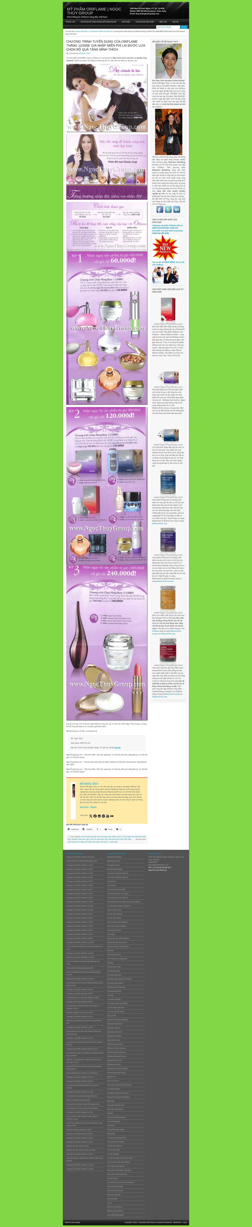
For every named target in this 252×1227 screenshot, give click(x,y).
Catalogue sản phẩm (145, 22)
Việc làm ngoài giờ (112, 839)
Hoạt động (111, 934)
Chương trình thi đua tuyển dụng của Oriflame (123, 902)
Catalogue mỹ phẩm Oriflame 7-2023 (79, 865)
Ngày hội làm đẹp (113, 1040)
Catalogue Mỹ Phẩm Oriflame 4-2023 (79, 873)
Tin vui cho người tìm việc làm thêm (119, 1158)
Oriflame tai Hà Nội (114, 1064)
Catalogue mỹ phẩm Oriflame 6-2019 (79, 926)
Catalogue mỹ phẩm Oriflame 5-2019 (79, 930)
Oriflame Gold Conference (116, 1052)
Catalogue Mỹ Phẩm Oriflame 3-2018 (79, 1002)
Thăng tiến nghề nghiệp (115, 1130)
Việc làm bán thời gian (76, 839)
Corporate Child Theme (146, 1222)
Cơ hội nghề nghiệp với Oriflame (94, 836)
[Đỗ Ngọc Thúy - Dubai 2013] (168, 132)
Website (93, 807)
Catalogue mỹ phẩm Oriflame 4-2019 (79, 934)
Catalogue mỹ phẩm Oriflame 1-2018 (79, 1027)
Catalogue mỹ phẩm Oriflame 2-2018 (79, 1017)
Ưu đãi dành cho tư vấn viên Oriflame (120, 1182)
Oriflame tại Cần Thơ (114, 1060)
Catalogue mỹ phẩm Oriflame (117, 873)
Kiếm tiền (110, 951)
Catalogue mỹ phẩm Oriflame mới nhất (80, 857)
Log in (185, 1222)
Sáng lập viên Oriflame (115, 1109)
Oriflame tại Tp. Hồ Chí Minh (117, 1069)
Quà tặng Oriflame (113, 1089)
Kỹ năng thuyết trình (114, 991)
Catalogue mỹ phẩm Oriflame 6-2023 (79, 869)
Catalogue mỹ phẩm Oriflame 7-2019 (79, 922)
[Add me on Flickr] (111, 816)
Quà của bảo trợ (113, 1081)
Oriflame (155, 631)
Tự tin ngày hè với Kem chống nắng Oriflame (82, 1108)
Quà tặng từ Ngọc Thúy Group (118, 1093)
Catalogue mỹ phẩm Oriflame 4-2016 (79, 1134)
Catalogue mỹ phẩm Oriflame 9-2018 (79, 989)
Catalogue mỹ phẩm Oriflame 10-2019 (80, 910)
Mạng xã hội (111, 1016)
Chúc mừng (111, 885)
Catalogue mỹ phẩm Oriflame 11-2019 (79, 906)
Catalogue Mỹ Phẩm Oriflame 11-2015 (80, 1169)
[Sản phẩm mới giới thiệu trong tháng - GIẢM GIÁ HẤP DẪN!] (165, 260)
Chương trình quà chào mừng (117, 894)
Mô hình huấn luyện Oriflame (117, 1020)
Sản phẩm (111, 1101)
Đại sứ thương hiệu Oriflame (117, 922)
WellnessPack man (159, 523)
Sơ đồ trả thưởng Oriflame (116, 1117)
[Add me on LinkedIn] (99, 816)
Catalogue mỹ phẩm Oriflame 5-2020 (79, 894)
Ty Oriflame (113, 842)
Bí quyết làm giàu (113, 865)
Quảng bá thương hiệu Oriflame (118, 1097)
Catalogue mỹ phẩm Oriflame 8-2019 (79, 918)
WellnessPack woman (165, 581)
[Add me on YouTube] (107, 816)
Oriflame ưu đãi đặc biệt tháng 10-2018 (80, 957)
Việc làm (163, 22)
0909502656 (153, 862)
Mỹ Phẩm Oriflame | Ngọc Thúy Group (94, 11)
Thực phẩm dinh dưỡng (115, 1142)
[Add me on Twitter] (90, 816)
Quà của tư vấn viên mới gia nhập (119, 1085)
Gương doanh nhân (114, 930)
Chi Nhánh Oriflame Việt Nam (117, 877)
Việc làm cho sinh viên (95, 839)
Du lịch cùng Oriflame (115, 914)
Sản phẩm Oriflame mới (115, 1105)
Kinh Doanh (72, 842)
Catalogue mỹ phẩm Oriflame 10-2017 (80, 1077)
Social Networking (113, 1121)
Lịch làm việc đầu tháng (115, 1012)
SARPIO (110, 1113)
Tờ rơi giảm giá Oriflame (116, 1166)
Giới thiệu (126, 22)
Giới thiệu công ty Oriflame (119, 836)
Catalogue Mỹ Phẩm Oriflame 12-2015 (80, 1165)
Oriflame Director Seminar (116, 1048)
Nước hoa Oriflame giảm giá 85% (78, 1100)
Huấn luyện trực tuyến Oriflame (118, 938)
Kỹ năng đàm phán (114, 967)
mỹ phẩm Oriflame (92, 842)
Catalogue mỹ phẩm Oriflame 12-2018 (80, 942)
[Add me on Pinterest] (103, 816)
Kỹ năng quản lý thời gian (116, 987)
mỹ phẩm (80, 842)
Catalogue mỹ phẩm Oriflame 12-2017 (80, 1038)
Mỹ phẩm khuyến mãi (114, 1024)
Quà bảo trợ (111, 1077)
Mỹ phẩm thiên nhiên (114, 1032)
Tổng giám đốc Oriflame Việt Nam (119, 1170)
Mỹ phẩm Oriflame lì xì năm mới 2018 (79, 1012)
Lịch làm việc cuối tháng (115, 1007)
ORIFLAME (103, 842)
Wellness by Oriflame (114, 1207)
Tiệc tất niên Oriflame (114, 1146)
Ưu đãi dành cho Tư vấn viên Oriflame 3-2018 (82, 998)
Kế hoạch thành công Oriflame (118, 946)
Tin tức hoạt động (113, 1150)
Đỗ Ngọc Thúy (84, 53)
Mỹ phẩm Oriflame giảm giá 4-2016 (78, 1130)
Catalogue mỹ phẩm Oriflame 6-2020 (79, 889)
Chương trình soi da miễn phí (117, 898)
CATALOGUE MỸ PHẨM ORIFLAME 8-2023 (81, 861)
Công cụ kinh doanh (114, 910)
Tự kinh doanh (112, 1178)
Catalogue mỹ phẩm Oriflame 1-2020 (79, 902)
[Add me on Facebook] (95, 816)
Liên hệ (175, 22)
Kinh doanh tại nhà (114, 955)
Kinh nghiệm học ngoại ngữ (117, 959)
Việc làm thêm (125, 839)
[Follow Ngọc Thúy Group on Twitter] (168, 210)
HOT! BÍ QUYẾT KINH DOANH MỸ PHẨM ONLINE (97, 23)
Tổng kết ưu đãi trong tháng (117, 1174)
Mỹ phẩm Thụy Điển (114, 1036)
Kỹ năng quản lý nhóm (115, 983)
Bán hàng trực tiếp (113, 861)
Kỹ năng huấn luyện (114, 975)
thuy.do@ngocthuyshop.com (158, 865)
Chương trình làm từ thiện (116, 889)
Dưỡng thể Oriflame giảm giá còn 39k (79, 968)
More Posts (84, 807)
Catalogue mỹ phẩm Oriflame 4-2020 (79, 898)
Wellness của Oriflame (115, 1211)
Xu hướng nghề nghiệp (115, 1215)
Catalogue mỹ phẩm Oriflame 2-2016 (79, 1142)
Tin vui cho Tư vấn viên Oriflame (118, 1162)
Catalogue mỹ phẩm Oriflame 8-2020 (79, 881)
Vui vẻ (109, 1203)
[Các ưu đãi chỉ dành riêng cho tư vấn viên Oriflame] (165, 283)
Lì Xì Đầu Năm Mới (114, 999)
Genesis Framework (165, 1222)
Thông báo (111, 1134)
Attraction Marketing (114, 857)
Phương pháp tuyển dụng (116, 1073)
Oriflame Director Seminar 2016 (77, 1146)
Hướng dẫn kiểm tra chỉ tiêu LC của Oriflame (82, 1073)
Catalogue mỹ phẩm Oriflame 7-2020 (79, 885)
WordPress (177, 1222)
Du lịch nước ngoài (114, 918)
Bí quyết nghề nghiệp (114, 869)
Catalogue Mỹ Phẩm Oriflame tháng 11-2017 (82, 1049)
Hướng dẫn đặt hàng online (117, 942)
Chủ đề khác (111, 881)
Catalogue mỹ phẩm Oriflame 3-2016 (79, 1138)
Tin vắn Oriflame (113, 1154)
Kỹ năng (110, 963)
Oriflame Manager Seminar (117, 1056)
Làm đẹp (110, 995)
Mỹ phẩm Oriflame (139, 836)
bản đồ (117, 747)
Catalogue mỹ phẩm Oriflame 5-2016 (79, 1112)
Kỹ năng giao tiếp (113, 971)
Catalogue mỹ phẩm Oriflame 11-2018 (79, 953)
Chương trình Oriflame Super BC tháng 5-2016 (83, 1104)
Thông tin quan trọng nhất (116, 1138)
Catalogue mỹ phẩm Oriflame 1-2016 (79, 1154)
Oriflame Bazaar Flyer (115, 1044)
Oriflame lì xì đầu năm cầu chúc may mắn (81, 1150)
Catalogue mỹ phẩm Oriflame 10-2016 (80, 1092)
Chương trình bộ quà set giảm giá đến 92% (81, 1096)
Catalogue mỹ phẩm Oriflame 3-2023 (79, 877)
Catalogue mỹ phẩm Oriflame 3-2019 (79, 938)
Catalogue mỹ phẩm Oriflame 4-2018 (79, 994)
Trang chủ (70, 22)
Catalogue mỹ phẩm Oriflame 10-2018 (80, 979)
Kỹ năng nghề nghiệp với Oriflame (119, 979)
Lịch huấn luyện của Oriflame (117, 1003)
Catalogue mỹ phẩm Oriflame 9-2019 (79, 914)
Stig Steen (111, 1125)
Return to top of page (72, 1222)
